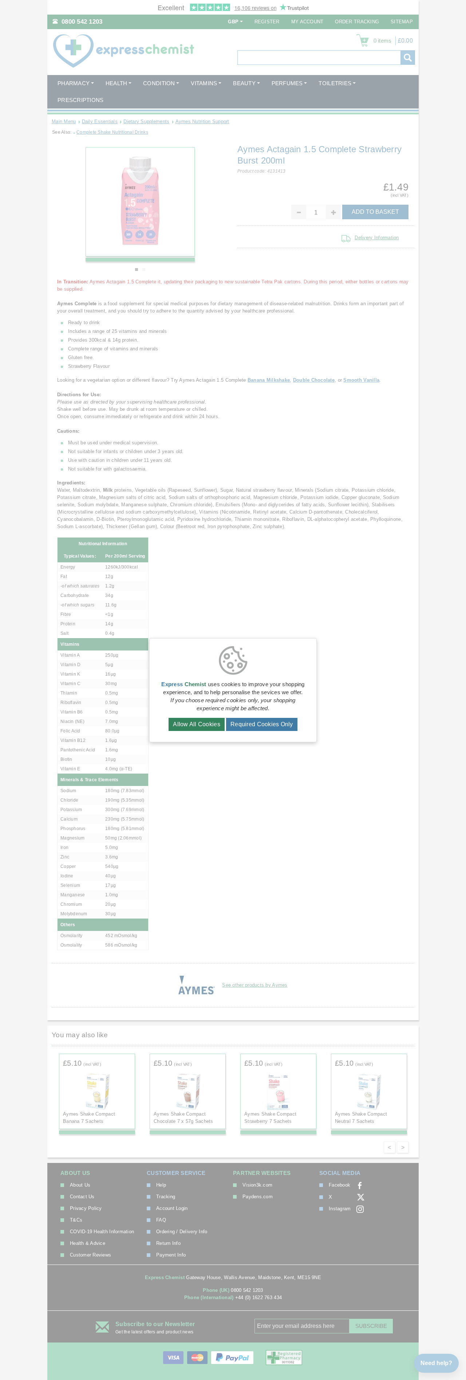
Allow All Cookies (196, 724)
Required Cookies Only (261, 724)
